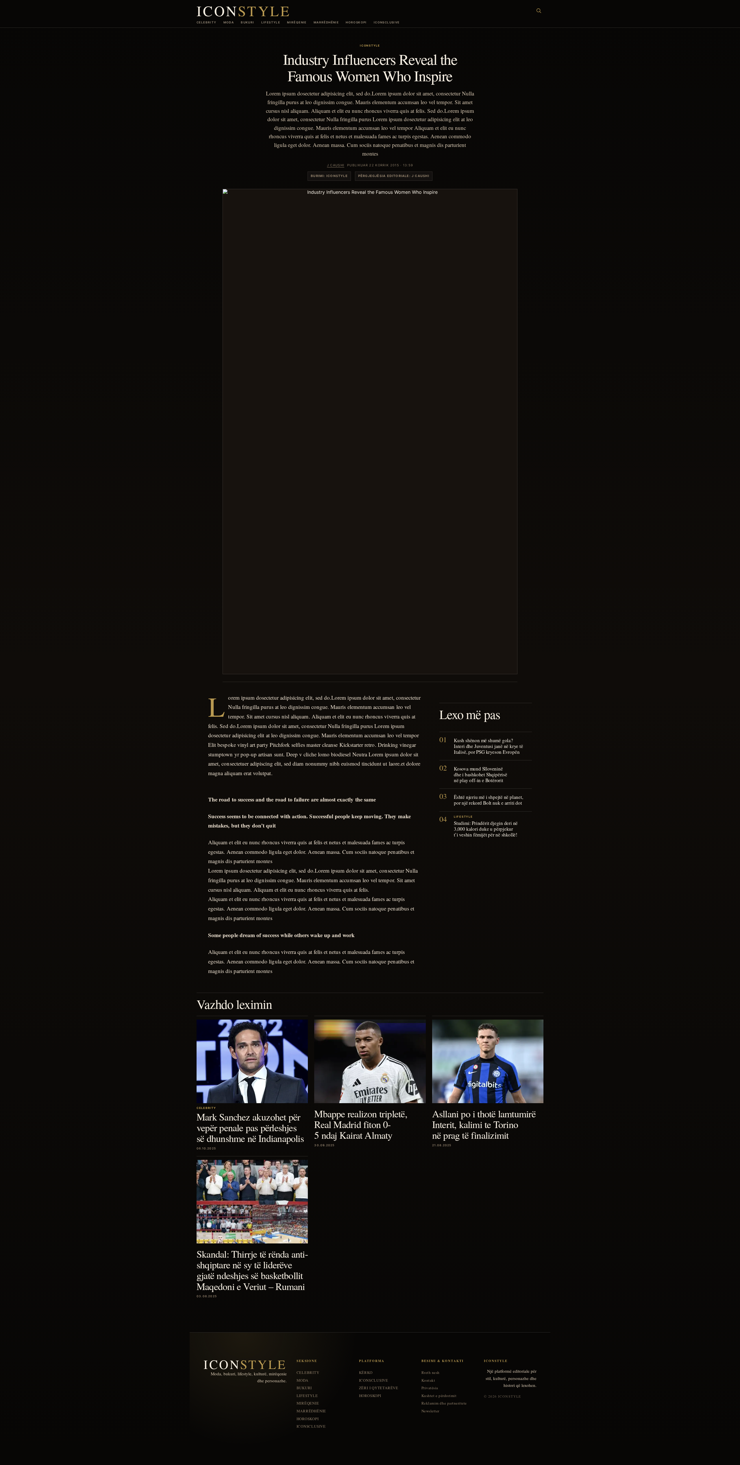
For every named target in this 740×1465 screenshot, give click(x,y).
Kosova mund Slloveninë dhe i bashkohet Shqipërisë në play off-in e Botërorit (480, 774)
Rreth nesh (430, 1372)
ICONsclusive (387, 22)
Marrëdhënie (326, 22)
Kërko (366, 1372)
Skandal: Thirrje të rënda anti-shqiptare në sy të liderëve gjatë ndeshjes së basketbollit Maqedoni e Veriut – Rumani (252, 1270)
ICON (244, 10)
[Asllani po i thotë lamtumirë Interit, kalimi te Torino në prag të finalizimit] (487, 1061)
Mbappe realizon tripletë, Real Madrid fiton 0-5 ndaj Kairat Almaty (360, 1124)
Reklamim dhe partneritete (444, 1403)
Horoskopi (356, 22)
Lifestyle (270, 22)
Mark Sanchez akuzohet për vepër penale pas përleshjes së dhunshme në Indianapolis (250, 1127)
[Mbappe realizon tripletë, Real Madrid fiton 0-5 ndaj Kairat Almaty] (370, 1061)
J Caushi (336, 165)
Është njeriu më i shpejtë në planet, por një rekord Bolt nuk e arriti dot (488, 800)
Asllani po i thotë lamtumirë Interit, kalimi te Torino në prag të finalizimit (484, 1124)
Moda (228, 22)
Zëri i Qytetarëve (378, 1387)
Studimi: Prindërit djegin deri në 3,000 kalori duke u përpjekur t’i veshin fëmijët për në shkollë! (486, 828)
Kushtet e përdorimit (438, 1395)
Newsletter (430, 1411)
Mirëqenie (297, 22)
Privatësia (429, 1387)
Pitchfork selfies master (295, 744)
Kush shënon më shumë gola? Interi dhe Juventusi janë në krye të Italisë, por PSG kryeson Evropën (488, 746)
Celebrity (207, 22)
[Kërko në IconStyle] (538, 10)
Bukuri (247, 22)
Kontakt (428, 1380)
